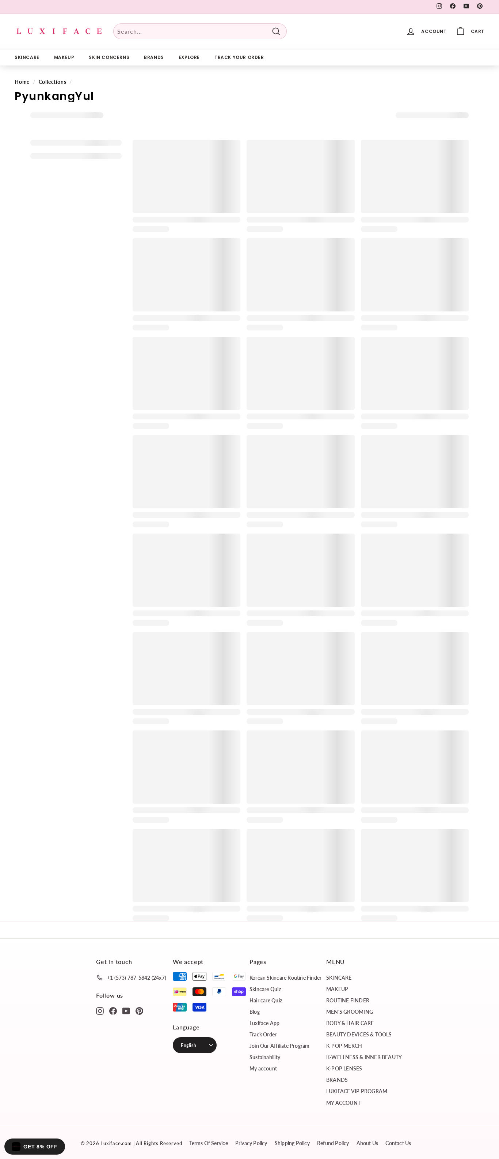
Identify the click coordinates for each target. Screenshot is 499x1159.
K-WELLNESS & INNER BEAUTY (364, 1057)
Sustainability (265, 1057)
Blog (255, 1012)
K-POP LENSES (344, 1068)
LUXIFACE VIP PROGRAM (356, 1091)
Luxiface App (265, 1023)
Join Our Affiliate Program (279, 1046)
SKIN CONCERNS (109, 57)
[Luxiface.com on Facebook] (113, 1010)
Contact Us (398, 1143)
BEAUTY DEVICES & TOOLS (359, 1034)
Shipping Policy (292, 1143)
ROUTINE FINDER (347, 1000)
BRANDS (154, 57)
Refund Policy (333, 1143)
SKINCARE (27, 57)
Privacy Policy (251, 1143)
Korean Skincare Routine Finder (285, 978)
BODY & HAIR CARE (350, 1023)
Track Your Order (239, 57)
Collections (52, 82)
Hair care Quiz (266, 1000)
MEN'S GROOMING (349, 1012)
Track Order (263, 1034)
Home (22, 82)
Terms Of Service (208, 1143)
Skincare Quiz (265, 989)
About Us (367, 1143)
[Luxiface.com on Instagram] (100, 1010)
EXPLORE (189, 57)
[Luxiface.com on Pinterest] (139, 1010)
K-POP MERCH (344, 1046)
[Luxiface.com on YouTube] (126, 1010)
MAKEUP (64, 57)
